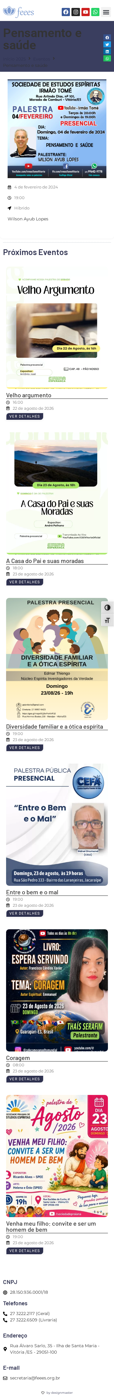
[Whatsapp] (95, 12)
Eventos (41, 59)
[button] (106, 12)
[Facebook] (66, 12)
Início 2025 (14, 59)
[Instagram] (75, 12)
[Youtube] (85, 12)
